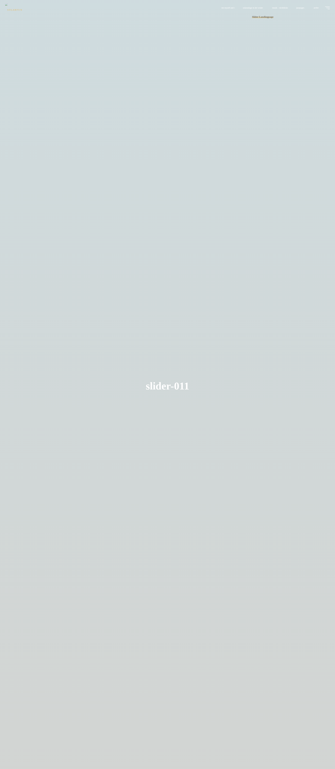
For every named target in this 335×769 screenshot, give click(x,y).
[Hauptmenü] (327, 8)
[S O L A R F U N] (13, 8)
